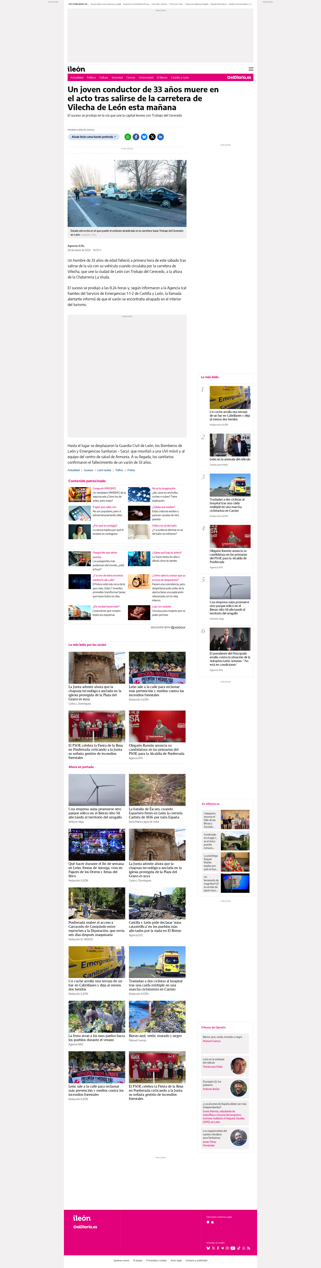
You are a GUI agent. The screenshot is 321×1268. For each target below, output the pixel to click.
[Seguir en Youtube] (233, 1248)
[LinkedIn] (160, 137)
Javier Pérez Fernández (209, 1143)
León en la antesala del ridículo (230, 459)
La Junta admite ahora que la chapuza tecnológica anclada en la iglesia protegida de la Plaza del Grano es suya (95, 693)
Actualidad (76, 77)
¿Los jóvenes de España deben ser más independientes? (224, 1105)
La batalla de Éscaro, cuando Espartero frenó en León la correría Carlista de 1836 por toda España (155, 813)
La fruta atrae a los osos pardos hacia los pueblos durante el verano (97, 1037)
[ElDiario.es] (239, 77)
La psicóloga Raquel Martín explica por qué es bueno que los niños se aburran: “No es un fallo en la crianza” (211, 862)
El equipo (137, 1260)
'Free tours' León (176, 4)
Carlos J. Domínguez (80, 703)
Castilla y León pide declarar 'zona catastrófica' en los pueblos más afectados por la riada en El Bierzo (155, 926)
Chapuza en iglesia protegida (196, 4)
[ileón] (93, 1218)
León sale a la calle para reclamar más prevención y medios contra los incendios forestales (156, 691)
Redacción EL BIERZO (81, 939)
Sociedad (117, 77)
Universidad (146, 77)
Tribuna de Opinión (213, 1027)
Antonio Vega (76, 821)
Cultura (103, 77)
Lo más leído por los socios (87, 645)
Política (91, 77)
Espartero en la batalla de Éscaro (136, 4)
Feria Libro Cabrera (159, 4)
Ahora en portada (81, 767)
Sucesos (88, 470)
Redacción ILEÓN (138, 699)
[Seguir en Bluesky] (208, 1248)
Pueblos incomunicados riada (240, 4)
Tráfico (119, 470)
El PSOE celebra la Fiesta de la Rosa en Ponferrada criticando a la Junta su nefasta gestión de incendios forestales (96, 751)
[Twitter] (152, 137)
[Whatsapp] (127, 137)
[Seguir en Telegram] (222, 1248)
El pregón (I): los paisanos (212, 1083)
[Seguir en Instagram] (227, 1248)
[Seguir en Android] (208, 1222)
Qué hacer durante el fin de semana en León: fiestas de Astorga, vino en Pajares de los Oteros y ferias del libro (96, 869)
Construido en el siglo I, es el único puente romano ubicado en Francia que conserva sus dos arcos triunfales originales (211, 841)
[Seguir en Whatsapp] (243, 1248)
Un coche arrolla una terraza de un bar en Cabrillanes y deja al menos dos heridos (95, 985)
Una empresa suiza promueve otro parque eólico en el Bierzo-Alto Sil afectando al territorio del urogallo (95, 813)
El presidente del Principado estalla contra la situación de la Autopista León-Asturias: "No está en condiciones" (230, 658)
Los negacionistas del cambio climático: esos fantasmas (215, 1134)
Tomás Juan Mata (219, 464)
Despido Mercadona (218, 4)
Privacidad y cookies (156, 1260)
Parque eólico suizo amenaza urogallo (106, 4)
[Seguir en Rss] (248, 1248)
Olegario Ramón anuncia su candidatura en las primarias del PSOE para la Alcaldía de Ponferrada (156, 749)
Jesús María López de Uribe (144, 821)
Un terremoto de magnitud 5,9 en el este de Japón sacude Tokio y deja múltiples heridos (211, 883)
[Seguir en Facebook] (218, 1248)
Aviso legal (176, 1260)
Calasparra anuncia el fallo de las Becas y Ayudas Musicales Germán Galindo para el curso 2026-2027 (211, 820)
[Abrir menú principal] (251, 69)
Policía (131, 470)
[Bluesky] (144, 137)
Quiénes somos (121, 1260)
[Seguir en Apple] (212, 1222)
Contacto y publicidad (196, 1260)
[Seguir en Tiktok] (239, 1248)
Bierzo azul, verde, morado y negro (155, 1035)
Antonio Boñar (211, 1089)
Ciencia (130, 77)
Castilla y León (180, 77)
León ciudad (104, 470)
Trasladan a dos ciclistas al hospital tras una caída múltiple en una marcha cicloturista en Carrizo (156, 985)
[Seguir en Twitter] (213, 1248)
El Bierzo (162, 77)
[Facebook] (136, 137)
